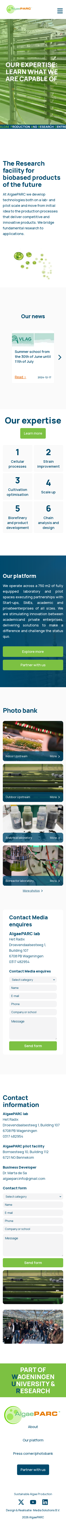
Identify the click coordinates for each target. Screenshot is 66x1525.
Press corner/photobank (33, 1453)
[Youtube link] (33, 1502)
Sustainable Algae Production (33, 1494)
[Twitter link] (21, 1502)
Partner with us (33, 665)
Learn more (33, 433)
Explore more (33, 651)
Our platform (33, 1440)
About (33, 1426)
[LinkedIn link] (45, 1502)
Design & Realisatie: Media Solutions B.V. (33, 1510)
